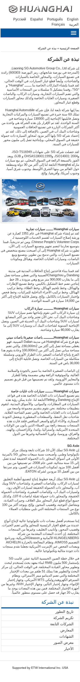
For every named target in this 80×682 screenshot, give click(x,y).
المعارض (67, 630)
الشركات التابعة (62, 624)
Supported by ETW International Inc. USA (40, 667)
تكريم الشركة (63, 618)
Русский (19, 19)
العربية (74, 24)
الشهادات (66, 636)
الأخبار (69, 649)
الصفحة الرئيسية (69, 48)
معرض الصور (64, 642)
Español (36, 19)
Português (55, 19)
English (73, 19)
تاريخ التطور (64, 611)
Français (58, 24)
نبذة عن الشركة (47, 48)
